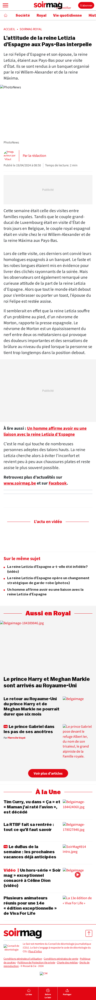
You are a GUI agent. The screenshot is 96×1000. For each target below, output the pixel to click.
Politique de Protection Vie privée (36, 962)
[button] (5, 5)
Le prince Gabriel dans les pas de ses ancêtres (29, 729)
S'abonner (86, 6)
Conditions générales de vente (61, 959)
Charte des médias (67, 962)
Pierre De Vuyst (16, 738)
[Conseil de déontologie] (11, 948)
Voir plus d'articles (48, 773)
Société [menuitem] (23, 15)
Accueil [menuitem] (9, 29)
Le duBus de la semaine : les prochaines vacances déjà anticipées (30, 852)
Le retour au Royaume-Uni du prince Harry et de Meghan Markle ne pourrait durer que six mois (31, 706)
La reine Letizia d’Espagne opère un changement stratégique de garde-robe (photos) (48, 580)
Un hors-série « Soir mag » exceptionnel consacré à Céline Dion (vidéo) (32, 878)
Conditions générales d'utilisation (23, 959)
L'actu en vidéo (48, 521)
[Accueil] (5, 15)
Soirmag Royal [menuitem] (31, 29)
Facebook (58, 483)
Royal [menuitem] (41, 15)
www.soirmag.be (20, 483)
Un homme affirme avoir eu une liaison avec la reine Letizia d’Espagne (45, 431)
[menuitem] (28, 993)
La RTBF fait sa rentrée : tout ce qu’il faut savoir (29, 827)
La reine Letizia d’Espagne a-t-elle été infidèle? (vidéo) (47, 569)
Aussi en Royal (48, 613)
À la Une (48, 792)
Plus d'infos (35, 951)
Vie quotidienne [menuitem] (67, 15)
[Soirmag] (48, 5)
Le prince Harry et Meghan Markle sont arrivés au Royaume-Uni (47, 682)
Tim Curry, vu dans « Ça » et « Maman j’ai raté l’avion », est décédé (32, 807)
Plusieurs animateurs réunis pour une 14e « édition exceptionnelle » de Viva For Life (30, 906)
